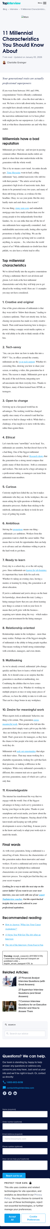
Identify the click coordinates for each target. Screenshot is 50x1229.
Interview (14, 9)
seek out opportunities (26, 751)
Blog (5, 9)
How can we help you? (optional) (15, 1159)
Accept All (12, 1218)
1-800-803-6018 (15, 1082)
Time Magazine (14, 172)
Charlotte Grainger (16, 62)
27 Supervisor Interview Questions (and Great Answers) (30, 993)
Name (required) (9, 1109)
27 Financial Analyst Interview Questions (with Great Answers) (31, 981)
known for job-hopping (36, 570)
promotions (18, 529)
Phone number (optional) (12, 1146)
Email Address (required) (12, 1134)
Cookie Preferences (33, 1218)
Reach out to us (14, 1175)
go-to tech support (27, 361)
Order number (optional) (12, 1122)
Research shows (36, 456)
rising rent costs (22, 208)
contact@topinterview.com (20, 1087)
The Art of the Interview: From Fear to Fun (24, 944)
